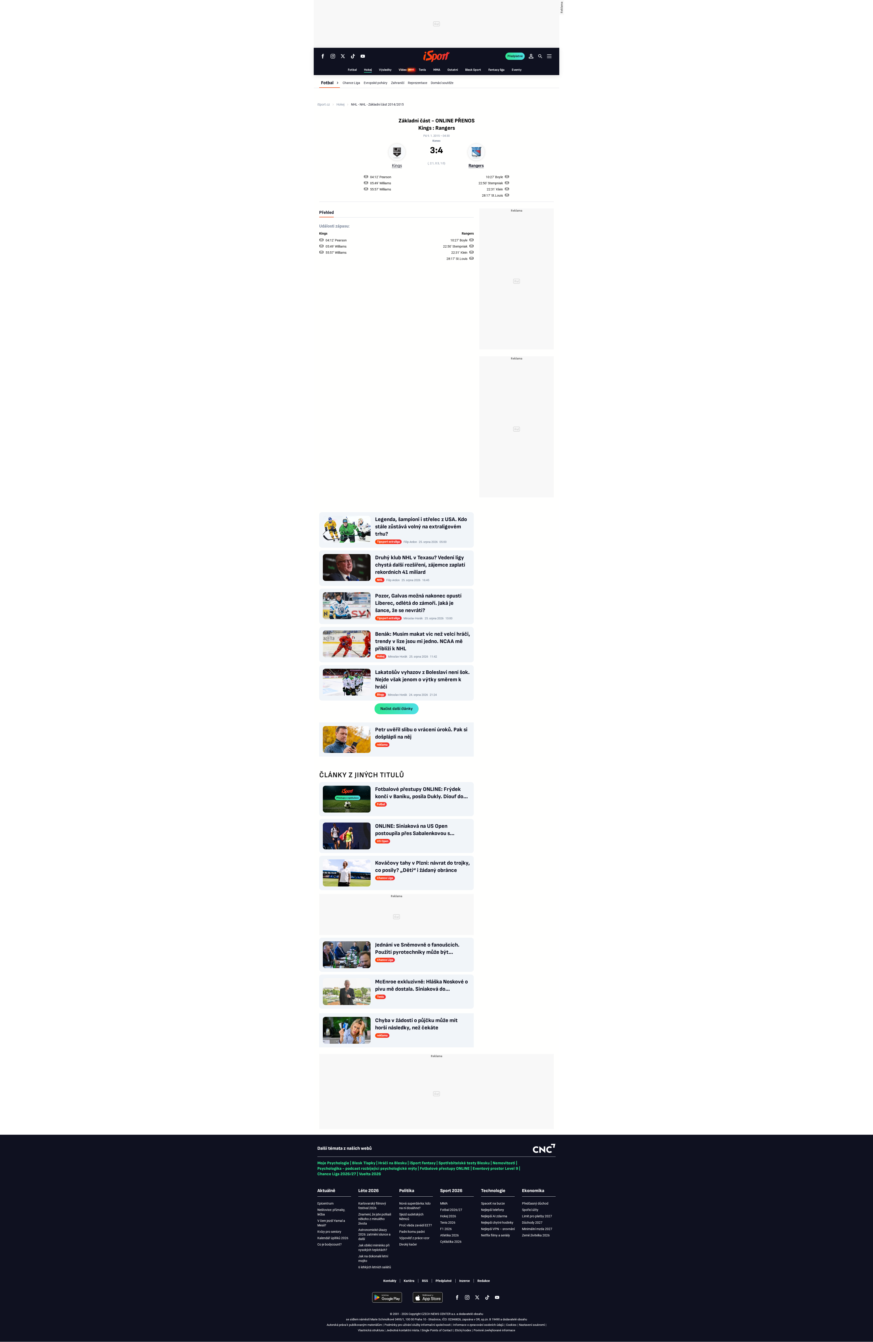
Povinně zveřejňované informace (494, 1330)
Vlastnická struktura (371, 1330)
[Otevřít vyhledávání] (540, 56)
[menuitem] (329, 83)
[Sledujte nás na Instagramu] (332, 56)
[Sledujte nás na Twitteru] (342, 56)
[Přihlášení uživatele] (531, 56)
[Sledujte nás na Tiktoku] (352, 56)
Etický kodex (463, 1330)
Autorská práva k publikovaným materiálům (354, 1325)
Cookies (511, 1325)
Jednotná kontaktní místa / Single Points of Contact (419, 1330)
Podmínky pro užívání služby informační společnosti (417, 1325)
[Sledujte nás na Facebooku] (322, 56)
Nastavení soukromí (532, 1325)
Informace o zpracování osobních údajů (478, 1325)
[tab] (326, 212)
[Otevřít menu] (549, 56)
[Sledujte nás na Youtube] (362, 56)
